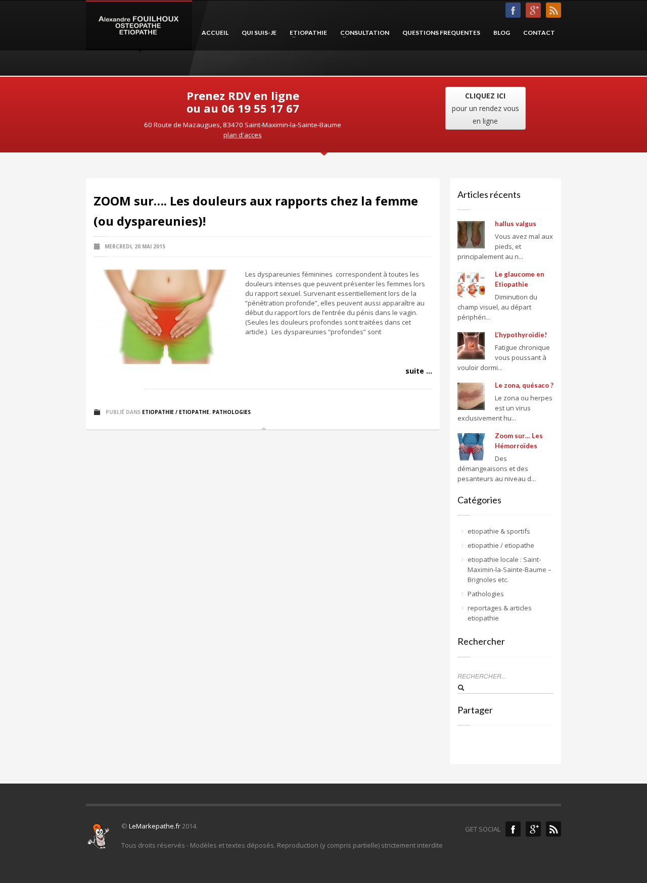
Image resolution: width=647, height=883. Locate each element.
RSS (553, 10)
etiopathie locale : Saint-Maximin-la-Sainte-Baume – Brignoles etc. (509, 569)
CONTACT (539, 32)
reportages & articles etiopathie (500, 612)
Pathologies (231, 411)
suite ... (418, 371)
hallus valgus (515, 224)
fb (513, 10)
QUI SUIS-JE (259, 32)
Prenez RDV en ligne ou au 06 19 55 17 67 (243, 102)
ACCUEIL (215, 32)
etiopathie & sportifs (499, 531)
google (533, 829)
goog (533, 10)
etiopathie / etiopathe (175, 411)
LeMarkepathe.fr (154, 825)
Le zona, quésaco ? (524, 385)
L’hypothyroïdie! (521, 335)
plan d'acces (242, 134)
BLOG (501, 32)
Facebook (513, 829)
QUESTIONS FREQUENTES (441, 32)
